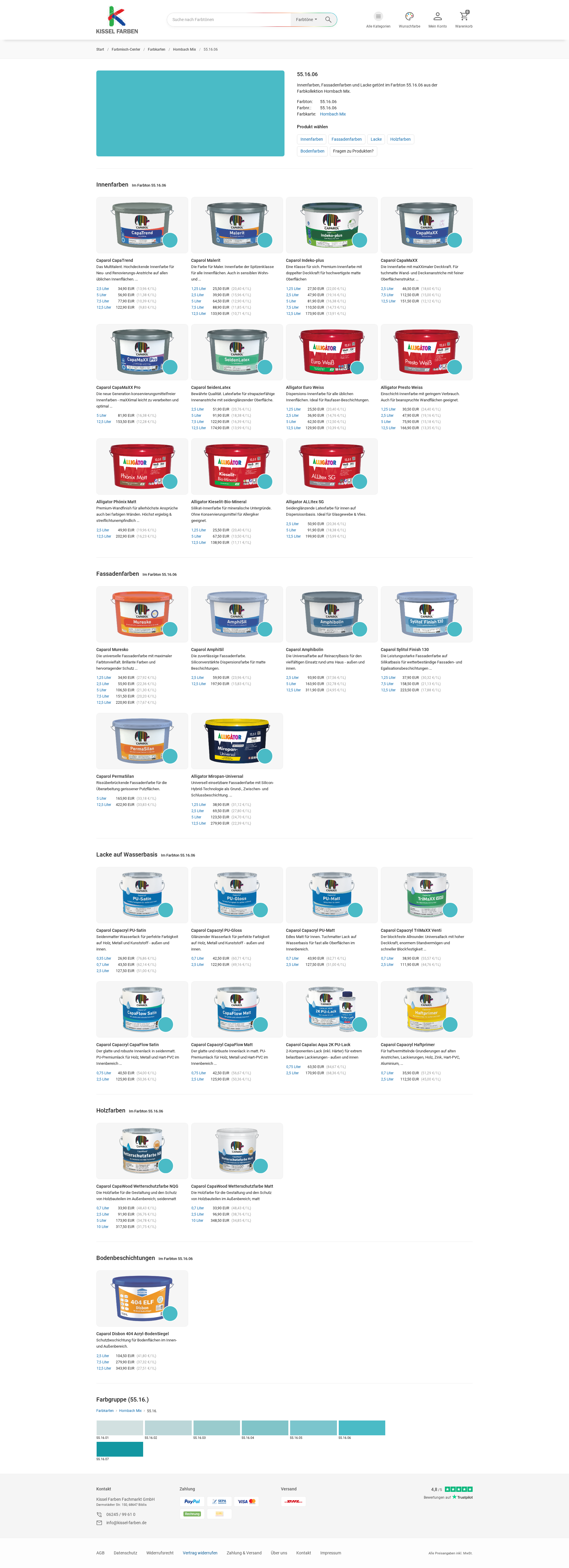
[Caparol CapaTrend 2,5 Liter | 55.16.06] (142, 225)
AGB (100, 1553)
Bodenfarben (313, 151)
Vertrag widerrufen (200, 1553)
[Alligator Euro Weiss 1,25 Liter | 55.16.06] (332, 352)
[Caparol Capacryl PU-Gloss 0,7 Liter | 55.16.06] (237, 895)
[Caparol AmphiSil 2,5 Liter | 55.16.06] (237, 614)
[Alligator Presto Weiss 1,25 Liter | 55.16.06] (427, 352)
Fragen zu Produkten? (353, 151)
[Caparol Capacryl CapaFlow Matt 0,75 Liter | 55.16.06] (237, 1009)
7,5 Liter (103, 301)
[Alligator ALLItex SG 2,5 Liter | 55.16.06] (332, 466)
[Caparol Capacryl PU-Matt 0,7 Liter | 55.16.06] (332, 895)
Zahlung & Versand (244, 1553)
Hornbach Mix (333, 114)
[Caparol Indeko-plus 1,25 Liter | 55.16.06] (332, 225)
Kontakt (103, 1489)
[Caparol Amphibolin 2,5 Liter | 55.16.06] (332, 614)
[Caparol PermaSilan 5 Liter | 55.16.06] (142, 741)
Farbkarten (105, 1411)
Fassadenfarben (347, 139)
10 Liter (102, 1227)
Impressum (330, 1553)
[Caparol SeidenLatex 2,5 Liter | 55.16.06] (237, 352)
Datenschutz (125, 1553)
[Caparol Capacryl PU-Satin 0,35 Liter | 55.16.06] (142, 895)
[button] (378, 20)
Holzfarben (400, 139)
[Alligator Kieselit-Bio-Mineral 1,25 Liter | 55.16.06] (237, 466)
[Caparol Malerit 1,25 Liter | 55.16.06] (237, 225)
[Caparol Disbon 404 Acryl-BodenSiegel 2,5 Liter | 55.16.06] (142, 1298)
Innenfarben (312, 139)
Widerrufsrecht (160, 1553)
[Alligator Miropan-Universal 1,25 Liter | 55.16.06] (237, 741)
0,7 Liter (103, 965)
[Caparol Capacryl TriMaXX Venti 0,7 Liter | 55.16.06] (427, 895)
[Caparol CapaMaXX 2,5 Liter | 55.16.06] (427, 225)
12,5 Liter (104, 307)
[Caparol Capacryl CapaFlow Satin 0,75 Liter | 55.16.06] (142, 1009)
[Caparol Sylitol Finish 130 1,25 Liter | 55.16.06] (427, 614)
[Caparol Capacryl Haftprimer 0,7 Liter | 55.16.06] (427, 1009)
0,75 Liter (104, 1073)
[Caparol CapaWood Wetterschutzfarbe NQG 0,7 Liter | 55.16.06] (142, 1151)
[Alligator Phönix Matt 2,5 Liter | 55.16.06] (142, 466)
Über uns (279, 1553)
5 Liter (101, 295)
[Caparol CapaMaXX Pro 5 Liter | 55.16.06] (142, 352)
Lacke (376, 139)
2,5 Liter (103, 289)
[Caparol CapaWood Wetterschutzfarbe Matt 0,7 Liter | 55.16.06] (237, 1151)
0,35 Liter (104, 958)
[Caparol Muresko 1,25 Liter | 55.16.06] (142, 614)
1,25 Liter (198, 289)
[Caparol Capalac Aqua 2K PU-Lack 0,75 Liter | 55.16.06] (332, 1009)
